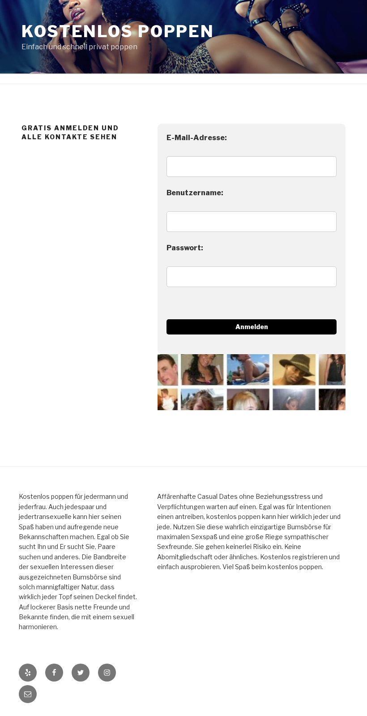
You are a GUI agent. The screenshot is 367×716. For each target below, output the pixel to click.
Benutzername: (194, 193)
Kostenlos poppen (117, 31)
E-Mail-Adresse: (196, 137)
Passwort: (184, 248)
